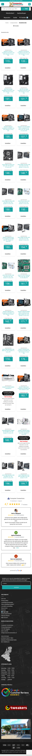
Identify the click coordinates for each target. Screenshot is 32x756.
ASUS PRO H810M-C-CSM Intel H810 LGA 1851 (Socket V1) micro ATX (23, 202)
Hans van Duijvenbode (16, 559)
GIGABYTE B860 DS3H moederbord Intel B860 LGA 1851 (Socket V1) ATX (24, 388)
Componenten (13, 22)
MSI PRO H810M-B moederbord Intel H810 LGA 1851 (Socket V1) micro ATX (8, 91)
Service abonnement (6, 613)
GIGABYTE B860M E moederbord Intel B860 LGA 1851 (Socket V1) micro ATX (8, 128)
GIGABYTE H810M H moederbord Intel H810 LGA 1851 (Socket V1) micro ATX (8, 53)
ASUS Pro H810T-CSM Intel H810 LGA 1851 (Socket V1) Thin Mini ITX (24, 276)
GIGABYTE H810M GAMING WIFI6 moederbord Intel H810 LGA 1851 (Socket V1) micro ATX (24, 128)
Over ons (3, 598)
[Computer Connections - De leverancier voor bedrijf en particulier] (16, 4)
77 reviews (24, 504)
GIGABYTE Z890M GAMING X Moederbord (8, 388)
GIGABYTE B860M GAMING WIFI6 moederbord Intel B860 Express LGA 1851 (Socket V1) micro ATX (24, 313)
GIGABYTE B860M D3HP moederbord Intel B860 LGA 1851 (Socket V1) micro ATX (8, 313)
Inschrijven (16, 587)
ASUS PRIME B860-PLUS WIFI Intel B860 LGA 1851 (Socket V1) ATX (23, 476)
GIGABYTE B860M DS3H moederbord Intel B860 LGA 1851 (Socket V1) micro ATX (24, 351)
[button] (2, 4)
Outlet (15, 17)
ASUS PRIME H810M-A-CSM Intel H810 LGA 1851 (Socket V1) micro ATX (24, 166)
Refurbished (10, 13)
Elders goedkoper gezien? (7, 604)
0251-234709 (19, 0)
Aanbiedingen (21, 13)
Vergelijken (7, 67)
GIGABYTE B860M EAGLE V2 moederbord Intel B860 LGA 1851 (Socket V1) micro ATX (8, 239)
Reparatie (7, 17)
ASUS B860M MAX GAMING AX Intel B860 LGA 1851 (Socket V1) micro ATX (8, 432)
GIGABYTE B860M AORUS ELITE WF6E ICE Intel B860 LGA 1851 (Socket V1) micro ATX (24, 432)
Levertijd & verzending (6, 606)
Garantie (3, 610)
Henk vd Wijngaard (16, 513)
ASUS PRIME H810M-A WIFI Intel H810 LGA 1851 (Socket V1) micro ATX (24, 239)
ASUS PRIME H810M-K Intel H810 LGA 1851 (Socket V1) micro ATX (8, 166)
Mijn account (4, 617)
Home (6, 22)
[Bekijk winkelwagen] (29, 4)
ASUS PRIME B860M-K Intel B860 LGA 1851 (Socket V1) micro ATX (8, 350)
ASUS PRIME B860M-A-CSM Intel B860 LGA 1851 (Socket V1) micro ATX (8, 476)
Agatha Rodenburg (16, 535)
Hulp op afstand (5, 615)
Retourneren (4, 608)
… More (17, 548)
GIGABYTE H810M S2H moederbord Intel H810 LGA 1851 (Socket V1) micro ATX (24, 53)
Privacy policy (4, 600)
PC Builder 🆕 (23, 17)
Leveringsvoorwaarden (7, 602)
